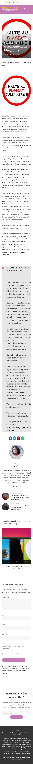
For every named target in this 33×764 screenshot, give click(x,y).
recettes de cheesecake (21, 750)
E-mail (4, 625)
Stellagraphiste (26, 757)
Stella (16, 466)
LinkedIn (17, 2)
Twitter (14, 2)
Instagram (6, 2)
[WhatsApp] (22, 438)
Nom (3, 615)
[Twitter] (14, 438)
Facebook (3, 2)
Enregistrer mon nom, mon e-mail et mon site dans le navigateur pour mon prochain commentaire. (16, 646)
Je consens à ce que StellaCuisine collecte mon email (17, 707)
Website (12, 486)
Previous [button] (25, 521)
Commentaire (6, 597)
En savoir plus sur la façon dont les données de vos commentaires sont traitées (16, 670)
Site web (4, 634)
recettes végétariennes (25, 740)
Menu (29, 9)
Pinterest (10, 2)
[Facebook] (10, 438)
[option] (16, 549)
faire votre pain (22, 744)
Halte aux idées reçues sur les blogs (16, 566)
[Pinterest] (18, 438)
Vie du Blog (18, 54)
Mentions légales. (18, 759)
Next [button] (29, 521)
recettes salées (17, 752)
